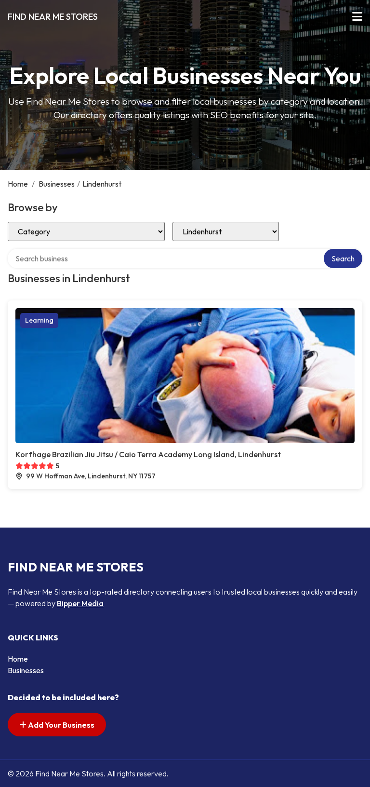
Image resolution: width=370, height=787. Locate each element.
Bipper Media (80, 603)
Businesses (57, 184)
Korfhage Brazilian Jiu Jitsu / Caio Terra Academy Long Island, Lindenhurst (148, 454)
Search (343, 258)
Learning (39, 320)
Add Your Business (60, 725)
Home (18, 184)
